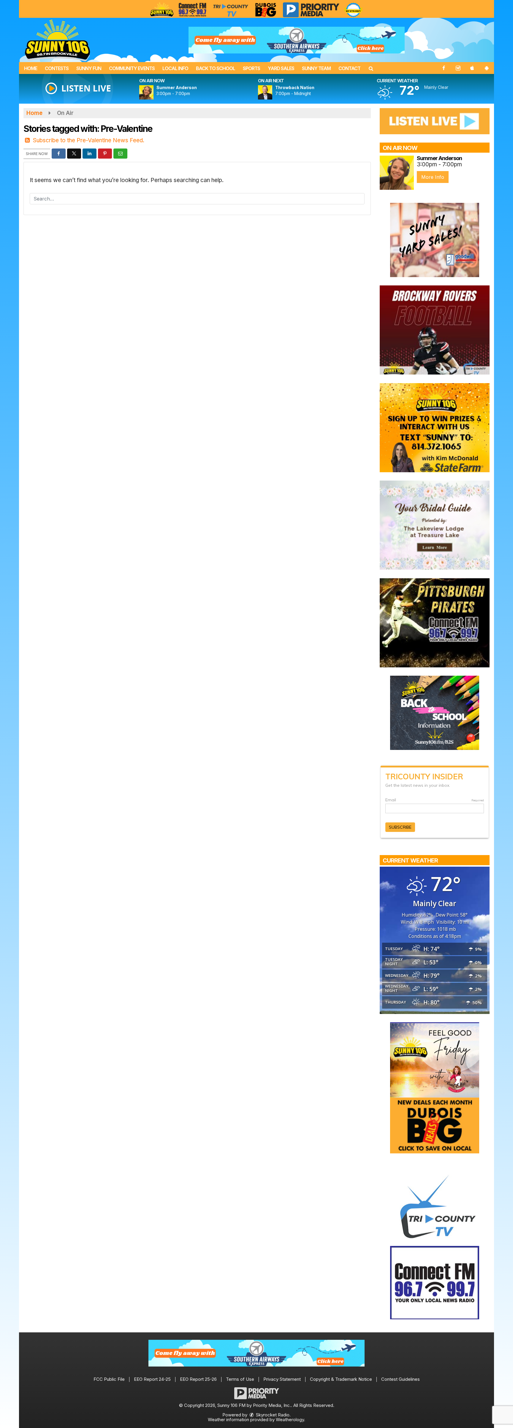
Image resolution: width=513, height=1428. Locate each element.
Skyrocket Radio (272, 1415)
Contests (57, 68)
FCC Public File (109, 1379)
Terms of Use (240, 1379)
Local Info (175, 68)
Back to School (215, 68)
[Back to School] (434, 712)
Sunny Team (316, 68)
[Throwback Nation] (272, 92)
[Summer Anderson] (153, 92)
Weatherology (290, 1419)
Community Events (132, 68)
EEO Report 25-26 (198, 1379)
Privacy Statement (282, 1379)
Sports (251, 68)
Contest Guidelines (400, 1379)
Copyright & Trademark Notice (341, 1379)
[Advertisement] (297, 40)
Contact (349, 68)
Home (30, 68)
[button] (371, 68)
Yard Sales (281, 68)
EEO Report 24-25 (152, 1379)
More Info (432, 177)
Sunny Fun (88, 68)
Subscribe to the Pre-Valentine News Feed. (88, 140)
